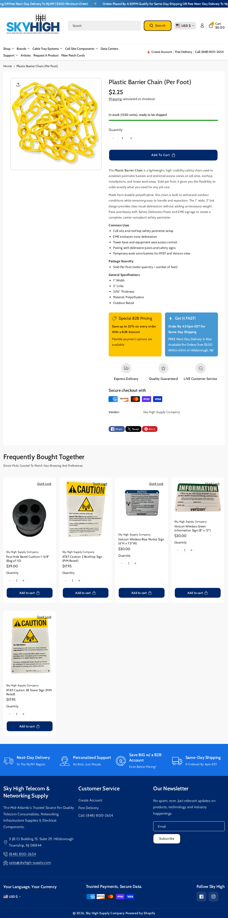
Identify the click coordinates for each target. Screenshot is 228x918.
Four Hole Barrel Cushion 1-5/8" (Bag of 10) (27, 559)
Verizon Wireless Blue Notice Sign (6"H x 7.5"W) (141, 541)
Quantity (115, 130)
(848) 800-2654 (22, 854)
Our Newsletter (170, 788)
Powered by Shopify (140, 913)
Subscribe (166, 839)
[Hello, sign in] (202, 25)
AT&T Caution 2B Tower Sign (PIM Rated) (29, 692)
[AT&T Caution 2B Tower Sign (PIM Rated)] (30, 646)
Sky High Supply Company (105, 913)
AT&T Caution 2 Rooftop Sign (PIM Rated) (82, 559)
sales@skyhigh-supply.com (30, 862)
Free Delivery (88, 808)
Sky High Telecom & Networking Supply (26, 792)
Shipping (115, 99)
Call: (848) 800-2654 (95, 815)
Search (160, 25)
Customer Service (99, 788)
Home (7, 66)
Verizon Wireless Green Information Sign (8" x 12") (192, 528)
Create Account (90, 800)
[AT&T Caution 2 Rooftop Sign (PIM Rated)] (86, 512)
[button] (216, 25)
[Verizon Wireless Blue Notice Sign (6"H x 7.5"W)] (142, 504)
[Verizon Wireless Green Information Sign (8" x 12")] (198, 497)
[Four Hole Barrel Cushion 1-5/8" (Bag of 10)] (30, 512)
